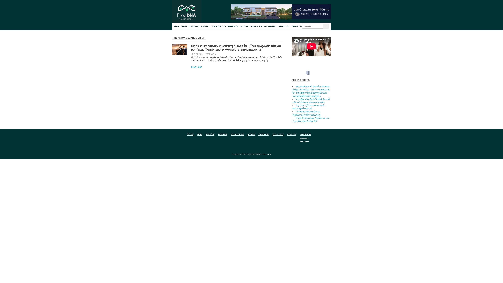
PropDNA (210, 54)
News (184, 26)
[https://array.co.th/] (281, 11)
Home (176, 26)
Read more (196, 67)
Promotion (256, 26)
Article (244, 26)
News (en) (194, 26)
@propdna (304, 141)
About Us (283, 26)
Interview (233, 26)
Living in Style (237, 134)
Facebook (304, 138)
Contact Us (297, 26)
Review (205, 26)
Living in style (218, 26)
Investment (270, 26)
